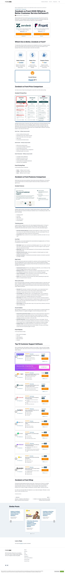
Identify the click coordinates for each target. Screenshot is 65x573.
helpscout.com (21, 358)
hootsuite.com (21, 400)
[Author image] (15, 15)
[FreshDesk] (20, 433)
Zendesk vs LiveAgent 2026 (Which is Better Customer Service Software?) (41, 499)
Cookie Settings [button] (57, 571)
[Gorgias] (20, 468)
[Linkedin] (7, 565)
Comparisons (24, 9)
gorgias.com (20, 471)
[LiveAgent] (20, 374)
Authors (25, 551)
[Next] (54, 521)
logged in (21, 543)
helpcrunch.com (20, 425)
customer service (18, 493)
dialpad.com (20, 447)
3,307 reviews (32, 396)
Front (35, 28)
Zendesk (17, 28)
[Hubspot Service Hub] (20, 410)
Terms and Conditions (28, 557)
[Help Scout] (20, 355)
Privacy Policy (26, 559)
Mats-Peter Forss (19, 15)
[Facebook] (6, 565)
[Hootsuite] (20, 397)
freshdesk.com (20, 436)
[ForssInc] (8, 2)
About (25, 549)
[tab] (31, 533)
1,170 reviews (32, 372)
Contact (25, 554)
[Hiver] (20, 457)
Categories (26, 556)
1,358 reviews (32, 443)
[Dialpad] (20, 445)
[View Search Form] (59, 2)
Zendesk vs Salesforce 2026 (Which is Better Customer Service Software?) (22, 499)
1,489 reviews (32, 408)
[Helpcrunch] (20, 422)
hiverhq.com (20, 460)
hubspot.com (20, 413)
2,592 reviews (32, 432)
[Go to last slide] (11, 521)
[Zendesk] (23, 25)
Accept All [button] (62, 571)
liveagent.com (21, 377)
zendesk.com (21, 388)
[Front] (41, 25)
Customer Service (18, 9)
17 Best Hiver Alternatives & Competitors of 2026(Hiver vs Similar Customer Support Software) (32, 523)
